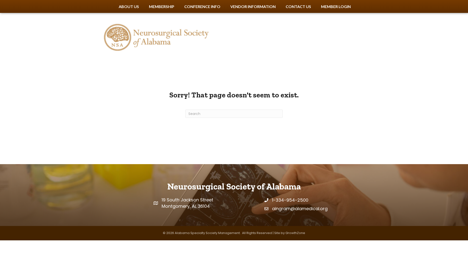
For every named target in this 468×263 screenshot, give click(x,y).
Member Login (336, 6)
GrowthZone (295, 233)
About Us (129, 6)
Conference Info (202, 6)
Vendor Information (253, 6)
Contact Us (298, 6)
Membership (161, 6)
